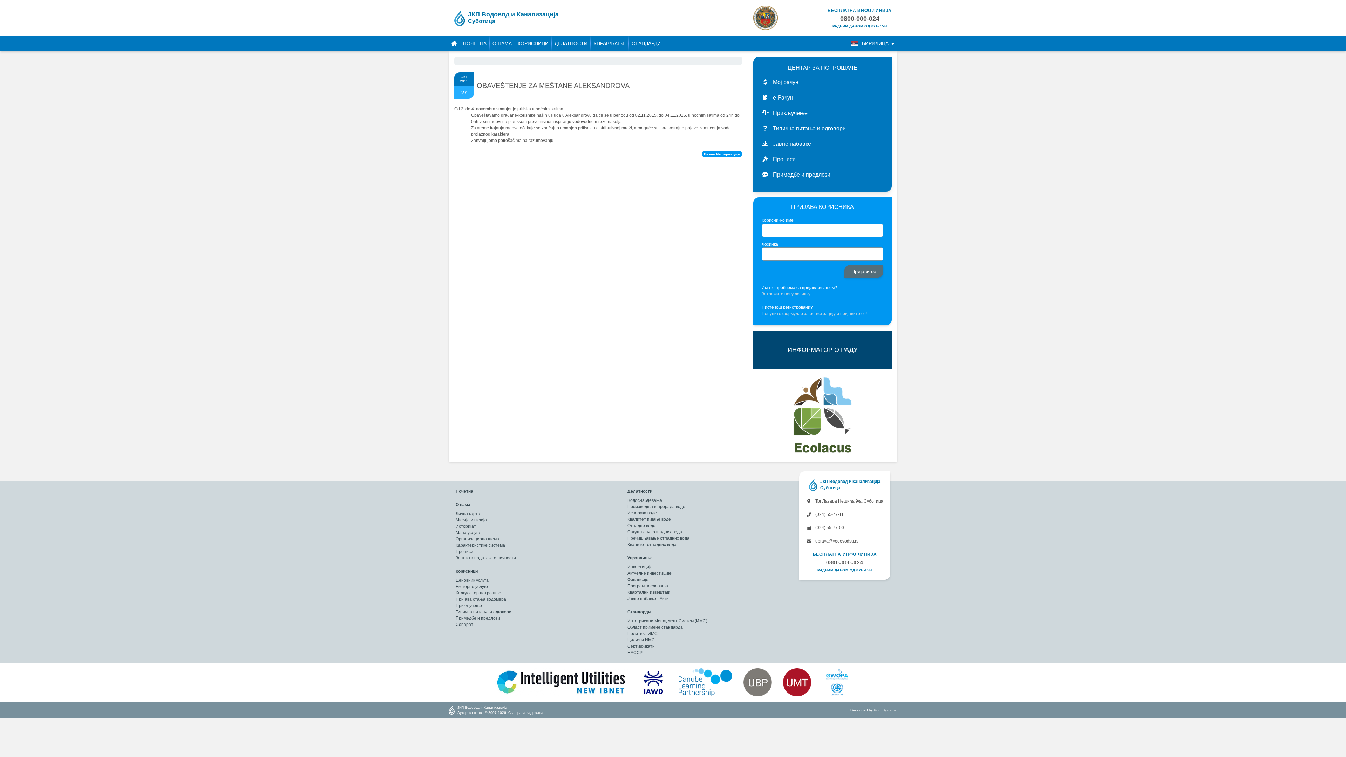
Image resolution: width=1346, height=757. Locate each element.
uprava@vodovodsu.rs (836, 541)
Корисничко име (778, 220)
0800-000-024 (845, 562)
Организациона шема (477, 539)
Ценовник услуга (472, 580)
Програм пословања (647, 586)
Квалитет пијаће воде (649, 519)
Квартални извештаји (649, 592)
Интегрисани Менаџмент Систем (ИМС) (667, 621)
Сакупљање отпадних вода (654, 532)
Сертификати (641, 646)
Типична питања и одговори (483, 611)
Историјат (466, 526)
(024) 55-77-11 (829, 514)
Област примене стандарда (655, 627)
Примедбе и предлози (478, 618)
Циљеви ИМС (641, 639)
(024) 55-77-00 (829, 527)
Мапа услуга (468, 532)
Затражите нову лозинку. (786, 294)
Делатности (571, 43)
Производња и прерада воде (656, 506)
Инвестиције (640, 567)
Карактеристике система (480, 545)
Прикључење (469, 605)
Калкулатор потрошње (478, 593)
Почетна (475, 43)
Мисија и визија (471, 520)
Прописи (464, 551)
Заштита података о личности (486, 557)
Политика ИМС (642, 633)
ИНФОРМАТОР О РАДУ (822, 349)
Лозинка (770, 244)
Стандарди (646, 43)
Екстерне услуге (472, 586)
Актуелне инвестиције (649, 573)
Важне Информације (722, 154)
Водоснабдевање (644, 500)
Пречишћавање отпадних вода (658, 538)
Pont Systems (885, 710)
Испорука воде (642, 513)
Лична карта (468, 513)
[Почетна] (454, 43)
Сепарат (464, 624)
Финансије (637, 579)
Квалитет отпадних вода (652, 544)
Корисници (533, 43)
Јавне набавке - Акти (648, 598)
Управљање (609, 43)
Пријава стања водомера (481, 599)
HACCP (635, 652)
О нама (502, 43)
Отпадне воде (641, 525)
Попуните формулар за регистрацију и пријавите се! (814, 313)
